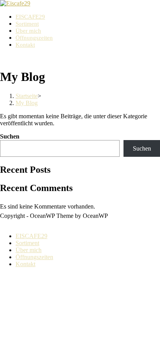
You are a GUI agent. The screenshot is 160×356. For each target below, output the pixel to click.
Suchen (9, 136)
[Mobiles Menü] (2, 58)
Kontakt (25, 264)
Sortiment (27, 243)
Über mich (29, 250)
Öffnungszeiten (34, 257)
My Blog (27, 103)
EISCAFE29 (31, 236)
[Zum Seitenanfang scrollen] (2, 222)
